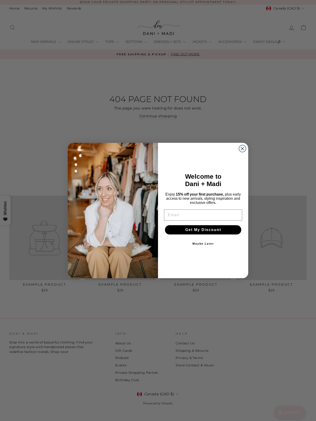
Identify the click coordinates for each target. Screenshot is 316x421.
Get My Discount (203, 230)
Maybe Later (203, 243)
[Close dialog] (242, 148)
